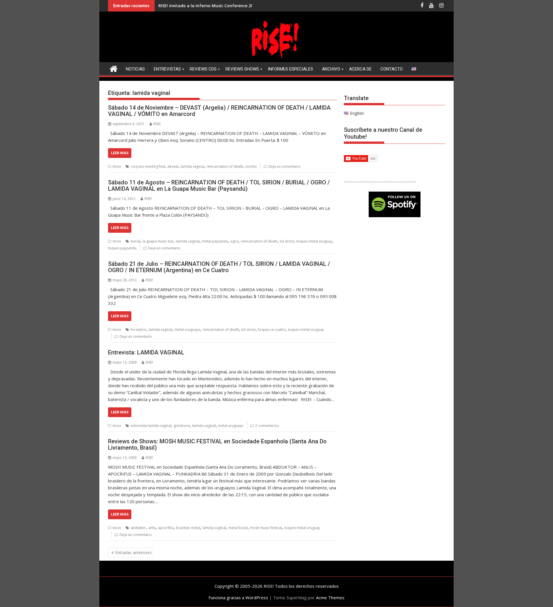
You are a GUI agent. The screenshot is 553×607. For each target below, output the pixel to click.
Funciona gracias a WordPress (238, 597)
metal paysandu (215, 241)
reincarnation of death (225, 166)
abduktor (138, 527)
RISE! (157, 123)
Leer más (119, 153)
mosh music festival (266, 527)
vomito (251, 166)
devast (172, 166)
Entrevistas (167, 69)
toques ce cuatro (272, 329)
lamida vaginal (192, 166)
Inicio (117, 166)
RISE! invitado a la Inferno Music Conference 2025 (208, 5)
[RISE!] (276, 59)
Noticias (135, 69)
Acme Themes (330, 597)
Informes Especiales (290, 69)
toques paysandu (122, 248)
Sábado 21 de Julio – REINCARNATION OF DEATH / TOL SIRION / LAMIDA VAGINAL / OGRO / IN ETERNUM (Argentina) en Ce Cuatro (219, 267)
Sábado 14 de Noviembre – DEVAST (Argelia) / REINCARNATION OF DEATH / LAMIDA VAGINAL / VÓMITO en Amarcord (219, 110)
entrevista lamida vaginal (151, 425)
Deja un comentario (284, 166)
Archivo (331, 69)
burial (135, 241)
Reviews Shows (242, 69)
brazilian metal (188, 527)
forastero (138, 329)
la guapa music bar (158, 241)
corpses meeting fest (148, 166)
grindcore (182, 425)
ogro (234, 241)
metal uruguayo (187, 329)
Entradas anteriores (133, 552)
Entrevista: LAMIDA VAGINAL (146, 352)
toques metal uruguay (314, 241)
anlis (152, 527)
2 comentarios (267, 425)
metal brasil (238, 527)
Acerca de (360, 69)
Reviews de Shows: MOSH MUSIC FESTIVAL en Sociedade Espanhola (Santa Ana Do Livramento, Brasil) (217, 444)
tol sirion (287, 241)
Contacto (391, 69)
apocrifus (166, 527)
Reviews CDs (203, 69)
